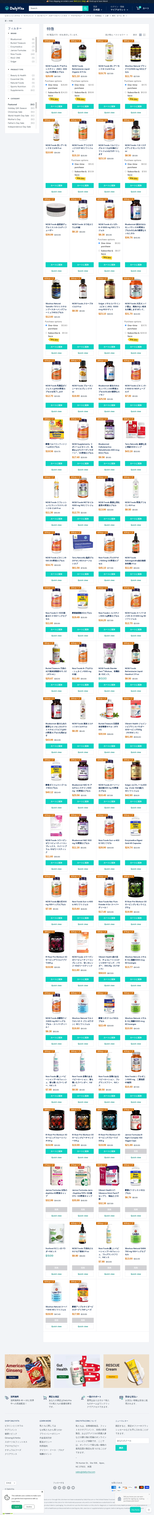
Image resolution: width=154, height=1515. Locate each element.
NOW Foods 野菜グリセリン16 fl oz (135, 504)
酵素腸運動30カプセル (82, 613)
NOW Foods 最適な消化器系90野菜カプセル (109, 504)
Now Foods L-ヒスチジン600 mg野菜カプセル (109, 614)
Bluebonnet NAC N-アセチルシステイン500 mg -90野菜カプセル (82, 788)
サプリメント (29, 16)
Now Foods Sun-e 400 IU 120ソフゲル (109, 842)
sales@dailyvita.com (85, 1472)
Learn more (16, 1501)
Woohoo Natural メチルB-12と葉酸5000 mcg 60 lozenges (135, 960)
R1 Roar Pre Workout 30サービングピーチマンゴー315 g (83, 1137)
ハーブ (88, 16)
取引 (114, 16)
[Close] (42, 1491)
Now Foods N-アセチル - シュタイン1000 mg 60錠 (82, 671)
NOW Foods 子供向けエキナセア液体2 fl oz (82, 1250)
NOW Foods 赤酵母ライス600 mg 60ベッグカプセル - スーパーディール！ (56, 1022)
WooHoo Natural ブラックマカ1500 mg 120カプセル (135, 69)
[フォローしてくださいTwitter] (59, 1487)
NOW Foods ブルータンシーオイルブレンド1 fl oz (82, 388)
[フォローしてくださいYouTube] (73, 1487)
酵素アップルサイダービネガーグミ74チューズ (82, 1308)
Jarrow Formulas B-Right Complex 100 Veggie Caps (134, 1137)
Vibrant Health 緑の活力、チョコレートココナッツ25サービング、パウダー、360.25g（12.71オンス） (109, 963)
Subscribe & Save (54, 96)
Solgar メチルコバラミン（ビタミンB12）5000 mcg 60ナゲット (109, 306)
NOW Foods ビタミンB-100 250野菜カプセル (56, 559)
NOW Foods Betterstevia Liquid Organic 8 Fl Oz (81, 69)
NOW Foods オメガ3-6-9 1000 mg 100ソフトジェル (109, 227)
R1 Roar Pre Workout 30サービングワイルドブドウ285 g (56, 960)
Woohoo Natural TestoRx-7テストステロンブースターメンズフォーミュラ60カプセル (56, 308)
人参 (107, 16)
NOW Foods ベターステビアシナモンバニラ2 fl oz (135, 148)
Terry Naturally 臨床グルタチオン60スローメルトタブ (83, 560)
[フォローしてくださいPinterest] (68, 1487)
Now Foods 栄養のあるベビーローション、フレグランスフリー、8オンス (109, 1081)
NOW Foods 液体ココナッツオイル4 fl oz (82, 725)
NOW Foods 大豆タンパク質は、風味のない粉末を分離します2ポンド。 (135, 306)
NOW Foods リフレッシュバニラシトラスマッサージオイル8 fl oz (56, 505)
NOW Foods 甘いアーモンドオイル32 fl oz (109, 67)
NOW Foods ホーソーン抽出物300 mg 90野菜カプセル (109, 788)
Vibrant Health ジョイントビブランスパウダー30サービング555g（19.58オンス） (136, 728)
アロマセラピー (77, 16)
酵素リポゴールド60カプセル (108, 1019)
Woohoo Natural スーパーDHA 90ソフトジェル (56, 1308)
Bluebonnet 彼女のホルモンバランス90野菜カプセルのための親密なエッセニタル (135, 228)
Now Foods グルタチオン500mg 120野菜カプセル (109, 560)
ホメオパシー (42, 16)
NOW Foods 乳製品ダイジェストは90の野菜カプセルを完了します (56, 388)
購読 (121, 1448)
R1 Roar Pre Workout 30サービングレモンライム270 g (136, 904)
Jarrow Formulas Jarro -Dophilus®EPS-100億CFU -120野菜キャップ (82, 1193)
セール (119, 16)
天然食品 (98, 16)
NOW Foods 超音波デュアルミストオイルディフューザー (56, 227)
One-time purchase (53, 86)
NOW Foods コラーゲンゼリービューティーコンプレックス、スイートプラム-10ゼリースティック (56, 846)
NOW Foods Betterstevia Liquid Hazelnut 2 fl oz (133, 671)
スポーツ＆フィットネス (58, 16)
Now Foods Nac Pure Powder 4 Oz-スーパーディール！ (109, 904)
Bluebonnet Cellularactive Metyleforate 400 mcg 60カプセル (109, 448)
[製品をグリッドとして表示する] (140, 35)
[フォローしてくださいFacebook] (55, 1487)
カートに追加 (56, 106)
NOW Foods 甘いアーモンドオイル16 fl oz (56, 146)
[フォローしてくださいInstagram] (64, 1487)
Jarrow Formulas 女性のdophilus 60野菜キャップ (56, 1193)
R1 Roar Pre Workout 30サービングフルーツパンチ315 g (56, 1137)
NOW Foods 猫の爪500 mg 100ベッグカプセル (56, 903)
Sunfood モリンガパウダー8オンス (56, 1250)
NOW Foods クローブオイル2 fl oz (82, 305)
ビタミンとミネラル (12, 16)
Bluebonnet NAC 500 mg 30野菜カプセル (82, 842)
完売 (136, 1151)
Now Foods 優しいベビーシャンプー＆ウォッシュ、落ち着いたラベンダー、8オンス (56, 1081)
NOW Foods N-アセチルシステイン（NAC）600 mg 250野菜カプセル (56, 69)
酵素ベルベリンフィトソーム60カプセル (56, 445)
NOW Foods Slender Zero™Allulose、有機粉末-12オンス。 (109, 671)
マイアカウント (118, 9)
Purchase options (53, 81)
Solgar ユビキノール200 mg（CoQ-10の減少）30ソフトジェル (136, 788)
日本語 (8, 1483)
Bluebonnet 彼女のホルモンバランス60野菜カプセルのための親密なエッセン (109, 390)
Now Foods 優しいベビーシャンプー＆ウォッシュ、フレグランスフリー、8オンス (109, 1253)
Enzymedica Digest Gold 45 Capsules (133, 842)
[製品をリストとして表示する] (144, 35)
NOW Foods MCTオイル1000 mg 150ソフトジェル (82, 505)
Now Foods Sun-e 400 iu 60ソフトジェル (82, 903)
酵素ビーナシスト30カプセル (135, 1191)
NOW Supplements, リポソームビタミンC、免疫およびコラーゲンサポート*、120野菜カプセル (82, 448)
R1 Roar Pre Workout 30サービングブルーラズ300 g (109, 1137)
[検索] (85, 8)
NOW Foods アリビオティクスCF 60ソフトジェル (82, 148)
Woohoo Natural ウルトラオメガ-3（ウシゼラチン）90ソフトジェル (83, 1021)
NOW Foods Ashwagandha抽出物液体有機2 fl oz (135, 560)
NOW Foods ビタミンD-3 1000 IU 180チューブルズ (136, 388)
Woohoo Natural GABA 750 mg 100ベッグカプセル (135, 1251)
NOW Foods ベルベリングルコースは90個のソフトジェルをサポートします (109, 149)
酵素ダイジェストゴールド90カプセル (56, 786)
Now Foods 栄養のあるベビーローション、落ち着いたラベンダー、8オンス (82, 1081)
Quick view (56, 112)
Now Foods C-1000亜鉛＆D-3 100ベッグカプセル (56, 616)
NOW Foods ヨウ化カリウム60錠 (82, 226)
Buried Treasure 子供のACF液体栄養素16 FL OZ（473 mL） (56, 671)
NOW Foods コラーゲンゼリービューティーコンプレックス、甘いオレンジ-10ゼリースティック (82, 961)
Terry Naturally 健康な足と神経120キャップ (136, 445)
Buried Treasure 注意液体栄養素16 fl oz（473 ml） (109, 726)
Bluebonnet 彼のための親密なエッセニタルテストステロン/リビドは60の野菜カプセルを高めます (56, 729)
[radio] (46, 85)
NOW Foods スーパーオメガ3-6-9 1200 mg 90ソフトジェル (135, 616)
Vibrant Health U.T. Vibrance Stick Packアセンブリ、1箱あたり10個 (109, 1194)
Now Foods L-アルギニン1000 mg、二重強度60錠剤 (135, 1079)
